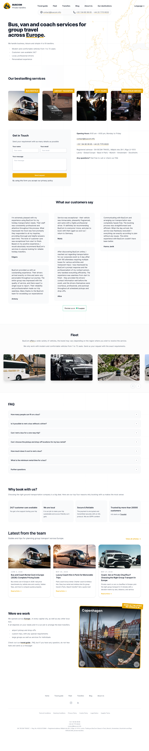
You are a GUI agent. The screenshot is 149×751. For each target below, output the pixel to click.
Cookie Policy (83, 713)
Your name (17, 146)
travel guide (25, 642)
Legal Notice (94, 713)
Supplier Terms (105, 713)
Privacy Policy (72, 713)
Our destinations (105, 6)
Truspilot (123, 514)
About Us (88, 6)
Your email (44, 146)
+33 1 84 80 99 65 (84, 12)
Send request (40, 175)
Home (47, 696)
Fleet (55, 6)
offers (32, 341)
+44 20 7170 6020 (101, 12)
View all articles (133, 539)
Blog (77, 6)
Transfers (66, 6)
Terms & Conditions (45, 713)
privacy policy (47, 180)
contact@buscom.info (52, 12)
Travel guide (42, 6)
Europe (35, 35)
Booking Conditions (59, 713)
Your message (18, 156)
